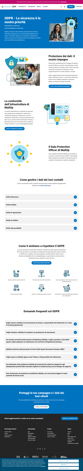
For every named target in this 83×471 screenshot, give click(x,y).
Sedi (68, 435)
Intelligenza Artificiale (32, 436)
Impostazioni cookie (63, 461)
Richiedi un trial (7, 436)
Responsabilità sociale (72, 436)
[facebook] (38, 448)
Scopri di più (63, 2)
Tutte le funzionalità (31, 438)
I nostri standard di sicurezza (14, 128)
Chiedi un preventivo (8, 435)
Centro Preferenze (45, 185)
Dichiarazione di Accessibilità (73, 443)
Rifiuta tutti (63, 464)
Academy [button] (45, 6)
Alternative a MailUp (31, 440)
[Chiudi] (80, 464)
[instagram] (44, 448)
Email (29, 431)
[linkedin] (40, 448)
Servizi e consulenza (51, 436)
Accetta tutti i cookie (63, 468)
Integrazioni (31, 6)
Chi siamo (69, 431)
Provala (71, 6)
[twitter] (42, 448)
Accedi (78, 6)
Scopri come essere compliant (41, 263)
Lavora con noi (70, 438)
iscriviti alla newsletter (70, 418)
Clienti (69, 433)
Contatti (6, 433)
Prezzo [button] (39, 6)
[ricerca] (61, 6)
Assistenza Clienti (8, 431)
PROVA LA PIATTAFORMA (41, 406)
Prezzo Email (49, 431)
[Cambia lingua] (64, 6)
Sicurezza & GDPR (71, 440)
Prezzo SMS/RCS (50, 433)
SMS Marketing (31, 433)
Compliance (70, 441)
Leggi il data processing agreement (60, 86)
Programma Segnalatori (51, 435)
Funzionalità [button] (22, 6)
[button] (41, 197)
